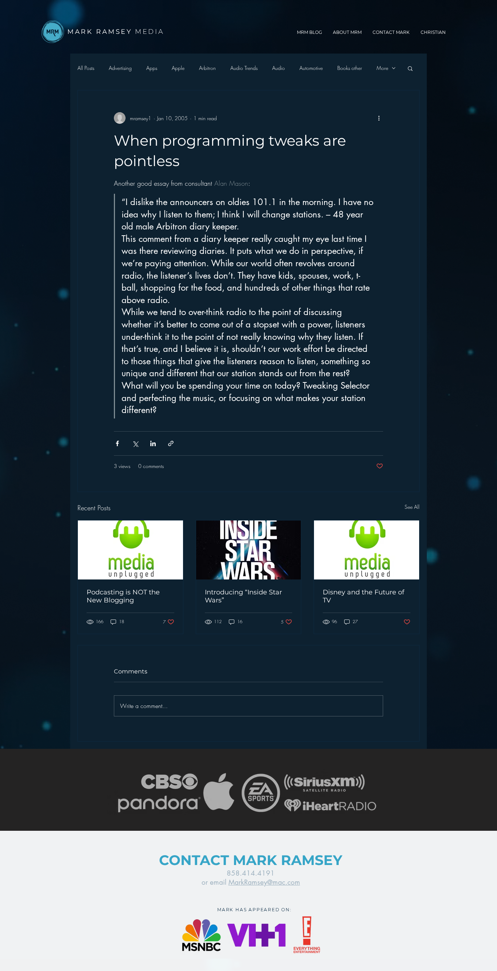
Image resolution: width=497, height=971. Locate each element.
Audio (278, 67)
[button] (410, 68)
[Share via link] (170, 443)
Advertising (120, 67)
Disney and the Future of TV (363, 596)
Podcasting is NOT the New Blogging (123, 596)
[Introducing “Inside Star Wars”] (248, 549)
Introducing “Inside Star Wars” (243, 596)
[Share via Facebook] (117, 443)
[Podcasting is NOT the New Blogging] (130, 549)
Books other (349, 67)
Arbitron (207, 67)
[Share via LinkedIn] (153, 443)
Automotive (311, 67)
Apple (178, 67)
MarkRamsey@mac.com (264, 882)
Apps (151, 67)
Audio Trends (244, 67)
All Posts (85, 67)
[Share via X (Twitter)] (135, 443)
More (382, 67)
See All (412, 506)
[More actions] (378, 118)
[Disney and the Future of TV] (366, 549)
